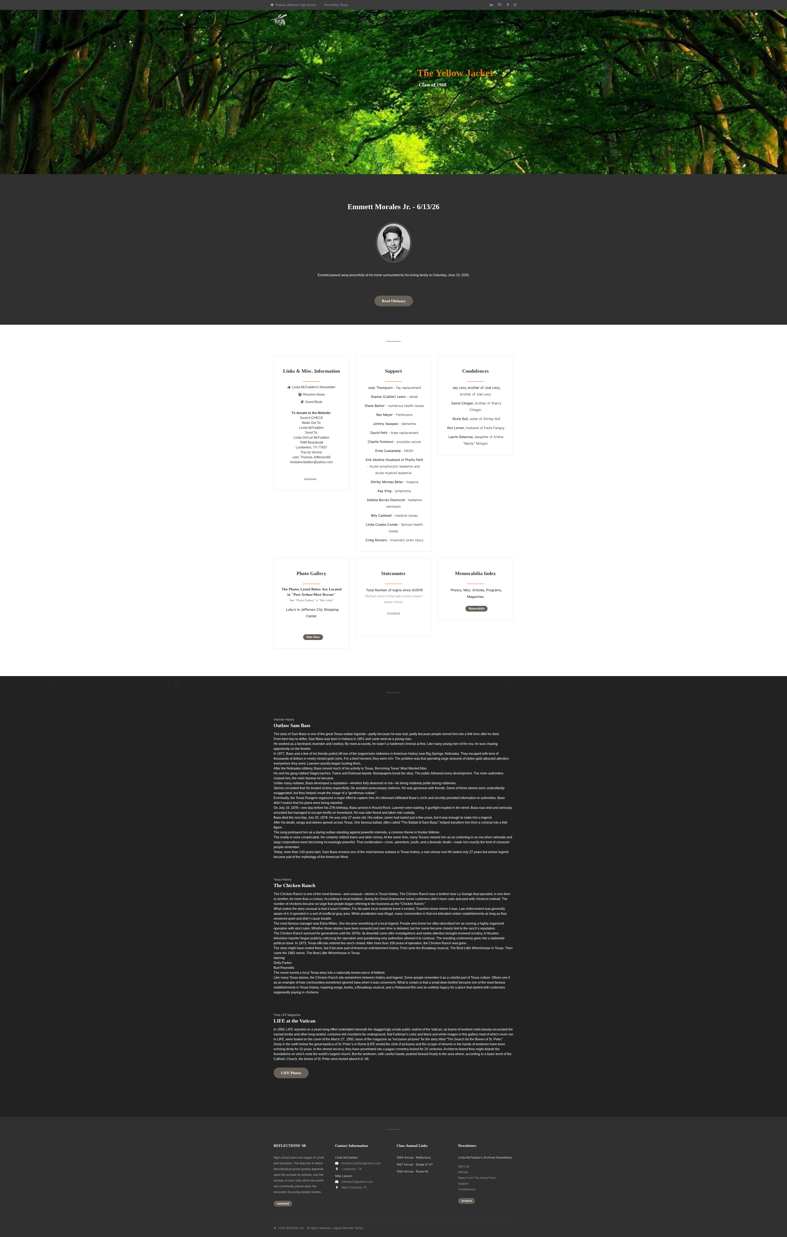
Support (393, 371)
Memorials (463, 20)
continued (283, 1203)
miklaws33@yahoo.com (357, 1181)
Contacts (493, 20)
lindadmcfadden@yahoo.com (361, 1163)
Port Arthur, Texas (336, 5)
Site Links (410, 20)
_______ (311, 379)
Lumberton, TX (350, 1169)
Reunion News (314, 394)
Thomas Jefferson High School (295, 5)
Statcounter (393, 573)
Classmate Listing (373, 20)
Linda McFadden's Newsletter (313, 387)
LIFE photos (291, 1073)
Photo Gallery (311, 573)
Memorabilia (476, 608)
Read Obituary (394, 301)
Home (344, 20)
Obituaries (436, 20)
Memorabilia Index (475, 573)
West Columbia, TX (353, 1187)
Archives (466, 1200)
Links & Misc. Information (311, 371)
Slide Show (313, 637)
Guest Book (313, 402)
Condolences (475, 371)
